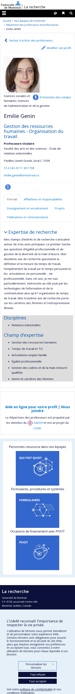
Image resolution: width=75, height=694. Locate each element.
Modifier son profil (59, 48)
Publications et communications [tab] (27, 217)
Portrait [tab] (12, 199)
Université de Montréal (11, 5)
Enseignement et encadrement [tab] (27, 208)
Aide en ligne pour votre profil (31, 407)
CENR (37, 428)
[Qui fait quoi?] (37, 468)
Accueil (7, 20)
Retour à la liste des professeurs (31, 40)
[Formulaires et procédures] (37, 510)
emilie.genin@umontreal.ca (21, 175)
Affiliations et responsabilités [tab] (43, 199)
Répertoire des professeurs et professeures (32, 25)
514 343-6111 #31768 (19, 168)
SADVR (38, 423)
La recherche (34, 7)
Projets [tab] (60, 208)
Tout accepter (37, 681)
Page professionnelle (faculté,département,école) (8, 187)
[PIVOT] (37, 553)
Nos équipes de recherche (29, 20)
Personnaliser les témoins (40, 665)
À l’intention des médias (55, 97)
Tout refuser (37, 674)
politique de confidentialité (36, 689)
